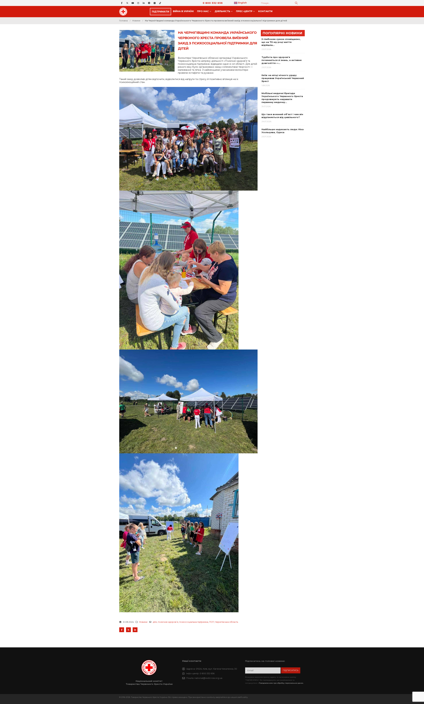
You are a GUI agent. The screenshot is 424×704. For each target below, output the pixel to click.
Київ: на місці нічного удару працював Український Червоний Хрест (283, 78)
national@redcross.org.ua (208, 678)
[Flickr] (154, 3)
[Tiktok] (160, 3)
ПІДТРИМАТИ (160, 11)
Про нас (203, 11)
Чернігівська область (226, 622)
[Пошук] (296, 3)
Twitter (128, 629)
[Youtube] (132, 3)
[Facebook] (121, 3)
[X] (127, 3)
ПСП (211, 622)
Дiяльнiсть (222, 11)
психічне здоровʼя (168, 622)
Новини (143, 622)
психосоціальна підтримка (193, 622)
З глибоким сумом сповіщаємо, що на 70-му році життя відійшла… (281, 42)
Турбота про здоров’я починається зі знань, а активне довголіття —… (282, 60)
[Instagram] (138, 3)
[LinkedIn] (143, 3)
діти (155, 622)
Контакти (265, 11)
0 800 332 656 (213, 2)
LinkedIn (135, 629)
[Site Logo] (124, 12)
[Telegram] (149, 3)
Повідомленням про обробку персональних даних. (281, 683)
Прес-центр (244, 11)
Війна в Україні (183, 11)
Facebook (121, 629)
